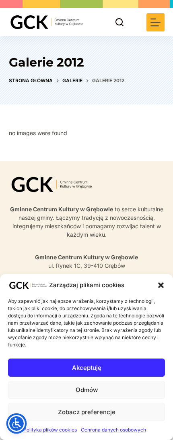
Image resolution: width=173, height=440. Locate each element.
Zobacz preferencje (86, 412)
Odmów (87, 390)
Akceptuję (86, 367)
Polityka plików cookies (50, 430)
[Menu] (155, 22)
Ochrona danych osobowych (113, 430)
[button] (161, 285)
